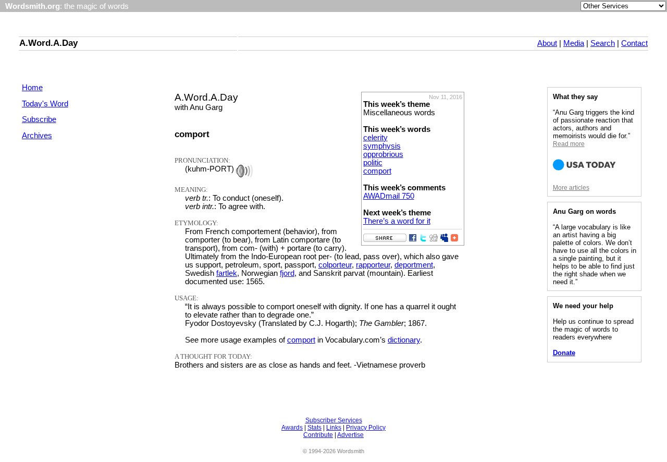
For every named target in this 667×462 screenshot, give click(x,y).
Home (32, 87)
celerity (375, 137)
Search (602, 43)
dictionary (404, 340)
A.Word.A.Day (48, 43)
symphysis (382, 146)
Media (573, 43)
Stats (314, 427)
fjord (287, 273)
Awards (292, 427)
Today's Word (45, 104)
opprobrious (383, 154)
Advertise (350, 435)
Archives (37, 135)
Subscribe (39, 119)
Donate (564, 353)
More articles (571, 187)
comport (377, 171)
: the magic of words (67, 6)
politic (372, 163)
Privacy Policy (366, 427)
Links (333, 427)
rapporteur (373, 265)
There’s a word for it (396, 221)
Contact (634, 43)
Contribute (318, 435)
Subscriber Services (333, 420)
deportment (413, 265)
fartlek (226, 273)
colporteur (335, 265)
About (547, 43)
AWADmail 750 (388, 196)
